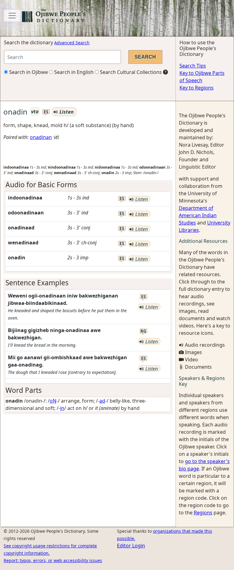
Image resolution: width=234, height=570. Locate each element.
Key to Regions (196, 87)
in (62, 408)
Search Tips (192, 65)
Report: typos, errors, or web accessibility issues (53, 560)
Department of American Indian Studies (198, 215)
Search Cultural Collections (130, 72)
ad (102, 400)
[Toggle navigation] (12, 15)
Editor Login (131, 545)
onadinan (41, 137)
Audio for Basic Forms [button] (41, 184)
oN (53, 400)
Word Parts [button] (23, 390)
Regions (203, 512)
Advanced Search (72, 43)
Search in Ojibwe (28, 72)
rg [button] (143, 331)
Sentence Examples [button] (37, 282)
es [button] (46, 112)
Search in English (73, 72)
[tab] (87, 185)
